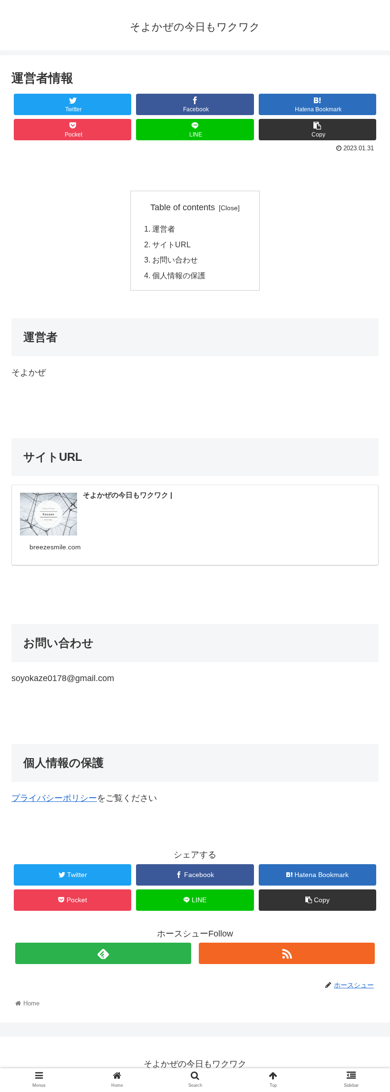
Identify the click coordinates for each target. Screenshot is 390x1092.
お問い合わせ (175, 259)
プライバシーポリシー (54, 798)
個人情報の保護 (178, 275)
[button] (360, 879)
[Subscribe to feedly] (103, 953)
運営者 (163, 228)
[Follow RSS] (287, 953)
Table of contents (182, 207)
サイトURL (171, 244)
